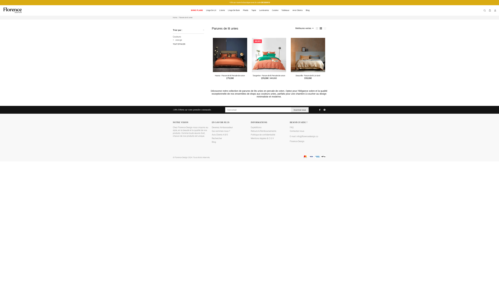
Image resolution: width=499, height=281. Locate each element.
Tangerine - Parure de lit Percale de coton (269, 76)
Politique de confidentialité (263, 134)
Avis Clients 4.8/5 (220, 134)
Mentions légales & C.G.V (262, 138)
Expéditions (256, 127)
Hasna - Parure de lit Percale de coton (230, 76)
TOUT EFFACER (179, 44)
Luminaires (264, 10)
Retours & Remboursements (263, 131)
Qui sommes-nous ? (221, 131)
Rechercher (217, 138)
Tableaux (285, 10)
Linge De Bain (234, 10)
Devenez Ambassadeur (222, 127)
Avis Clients (298, 10)
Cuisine (275, 10)
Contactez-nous (297, 131)
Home (175, 17)
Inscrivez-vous (300, 110)
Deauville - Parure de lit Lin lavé (308, 76)
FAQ (292, 127)
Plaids (245, 10)
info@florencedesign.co (307, 136)
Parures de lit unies (185, 17)
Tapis (253, 10)
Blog (308, 10)
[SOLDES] (269, 55)
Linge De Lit (211, 10)
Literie (222, 10)
